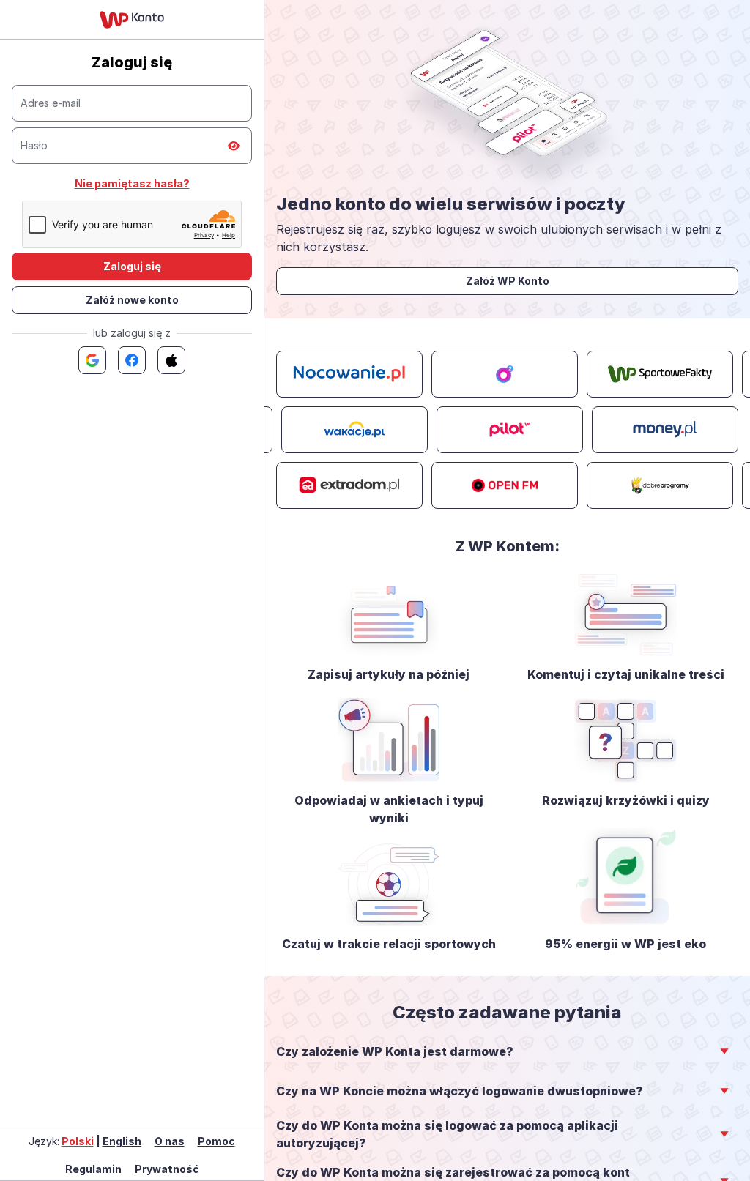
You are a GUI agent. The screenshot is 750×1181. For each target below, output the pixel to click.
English (122, 1141)
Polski (78, 1141)
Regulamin (93, 1169)
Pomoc (216, 1141)
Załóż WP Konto (507, 281)
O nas (170, 1141)
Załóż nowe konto (132, 300)
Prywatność (167, 1169)
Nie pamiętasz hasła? (132, 183)
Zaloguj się (132, 266)
